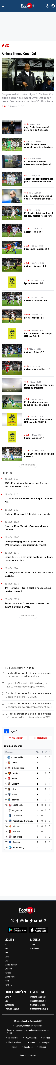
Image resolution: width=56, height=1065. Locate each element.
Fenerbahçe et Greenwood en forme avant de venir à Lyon (27, 605)
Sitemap (42, 1047)
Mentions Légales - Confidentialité (28, 1021)
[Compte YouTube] (35, 920)
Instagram (46, 1042)
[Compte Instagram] (22, 920)
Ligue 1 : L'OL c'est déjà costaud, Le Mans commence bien (29, 559)
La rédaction (13, 1038)
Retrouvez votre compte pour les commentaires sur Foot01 (28, 1031)
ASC (4, 106)
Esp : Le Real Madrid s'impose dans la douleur (27, 528)
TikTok (14, 1047)
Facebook (28, 1047)
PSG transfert (31, 1038)
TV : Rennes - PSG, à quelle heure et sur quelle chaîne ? (28, 590)
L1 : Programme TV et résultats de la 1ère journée (29, 574)
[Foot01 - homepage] (28, 6)
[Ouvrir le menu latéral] (3, 6)
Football (47, 1038)
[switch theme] (48, 6)
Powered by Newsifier (28, 1055)
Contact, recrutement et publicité (29, 1026)
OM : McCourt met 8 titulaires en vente (28, 514)
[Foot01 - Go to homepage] (28, 910)
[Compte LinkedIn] (26, 920)
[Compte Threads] (45, 920)
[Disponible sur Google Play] (17, 930)
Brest (27, 315)
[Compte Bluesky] (40, 920)
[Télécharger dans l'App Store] (38, 930)
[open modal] (53, 6)
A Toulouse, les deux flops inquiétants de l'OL (29, 500)
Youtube (31, 1042)
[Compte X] (13, 920)
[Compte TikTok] (31, 920)
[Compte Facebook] (17, 920)
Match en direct (14, 1042)
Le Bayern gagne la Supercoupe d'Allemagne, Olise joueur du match (26, 543)
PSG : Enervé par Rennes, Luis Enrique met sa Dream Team (27, 485)
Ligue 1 (27, 229)
